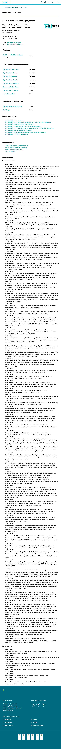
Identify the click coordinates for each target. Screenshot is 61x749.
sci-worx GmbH (10, 151)
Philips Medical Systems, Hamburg (16, 147)
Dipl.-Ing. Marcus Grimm (10, 69)
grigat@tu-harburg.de (14, 42)
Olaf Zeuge (6, 110)
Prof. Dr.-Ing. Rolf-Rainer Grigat (13, 55)
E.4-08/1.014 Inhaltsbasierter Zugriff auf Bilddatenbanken (23, 126)
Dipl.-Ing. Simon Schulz (10, 80)
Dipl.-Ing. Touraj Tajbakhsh (11, 83)
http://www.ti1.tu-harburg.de (15, 44)
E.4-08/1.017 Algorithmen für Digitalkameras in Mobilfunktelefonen (25, 132)
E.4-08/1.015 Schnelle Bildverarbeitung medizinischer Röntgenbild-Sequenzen (29, 128)
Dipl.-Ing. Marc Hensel (10, 73)
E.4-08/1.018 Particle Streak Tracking (16, 134)
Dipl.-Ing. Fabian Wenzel (10, 90)
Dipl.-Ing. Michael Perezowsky (12, 106)
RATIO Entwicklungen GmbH (14, 149)
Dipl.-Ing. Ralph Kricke (10, 76)
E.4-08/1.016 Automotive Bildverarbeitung (18, 130)
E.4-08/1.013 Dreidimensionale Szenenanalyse (19, 124)
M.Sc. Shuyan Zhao (9, 94)
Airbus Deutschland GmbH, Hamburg (16, 145)
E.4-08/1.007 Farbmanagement (15, 120)
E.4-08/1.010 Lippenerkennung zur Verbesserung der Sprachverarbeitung (28, 122)
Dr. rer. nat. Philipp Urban (10, 87)
